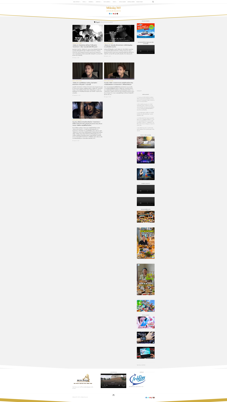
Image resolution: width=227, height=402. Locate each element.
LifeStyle (98, 1)
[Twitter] (111, 13)
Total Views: (139, 365)
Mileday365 (113, 7)
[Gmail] (117, 13)
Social (84, 1)
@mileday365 (139, 90)
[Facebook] (109, 13)
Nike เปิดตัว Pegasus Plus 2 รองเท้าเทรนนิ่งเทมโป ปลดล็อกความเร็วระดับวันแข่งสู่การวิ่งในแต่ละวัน (145, 129)
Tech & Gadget (122, 1)
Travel (114, 1)
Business (91, 1)
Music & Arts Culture (76, 43)
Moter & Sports (131, 1)
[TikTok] (115, 13)
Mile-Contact (76, 1)
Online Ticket (139, 1)
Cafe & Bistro (107, 1)
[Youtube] (113, 13)
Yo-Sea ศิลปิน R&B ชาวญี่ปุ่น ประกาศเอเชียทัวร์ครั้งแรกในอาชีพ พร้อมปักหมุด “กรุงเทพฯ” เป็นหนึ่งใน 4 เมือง (145, 114)
